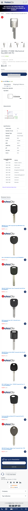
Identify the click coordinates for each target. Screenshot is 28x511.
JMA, (26, 61)
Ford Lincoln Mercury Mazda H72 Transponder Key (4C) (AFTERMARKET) (13, 417)
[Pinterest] (14, 482)
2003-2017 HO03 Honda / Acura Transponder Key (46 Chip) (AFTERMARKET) (13, 289)
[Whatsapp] (6, 509)
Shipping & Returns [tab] (18, 84)
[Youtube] (17, 482)
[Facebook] (7, 482)
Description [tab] (7, 84)
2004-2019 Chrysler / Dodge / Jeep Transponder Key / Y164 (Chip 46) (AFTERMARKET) (13, 449)
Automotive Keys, (11, 61)
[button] (14, 71)
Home (2, 13)
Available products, (20, 61)
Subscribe (14, 466)
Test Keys (4, 63)
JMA (2, 48)
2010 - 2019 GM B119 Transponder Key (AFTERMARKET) (13, 257)
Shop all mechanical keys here (9, 187)
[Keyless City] (9, 2)
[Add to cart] (25, 229)
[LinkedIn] (20, 483)
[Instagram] (11, 482)
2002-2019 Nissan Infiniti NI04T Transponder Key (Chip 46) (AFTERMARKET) (13, 353)
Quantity (3, 69)
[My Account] (26, 509)
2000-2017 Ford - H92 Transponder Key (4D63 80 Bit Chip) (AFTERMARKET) (13, 226)
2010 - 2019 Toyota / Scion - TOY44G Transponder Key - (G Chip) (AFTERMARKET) (13, 385)
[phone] (2, 509)
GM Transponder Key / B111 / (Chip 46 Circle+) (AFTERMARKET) (11, 321)
